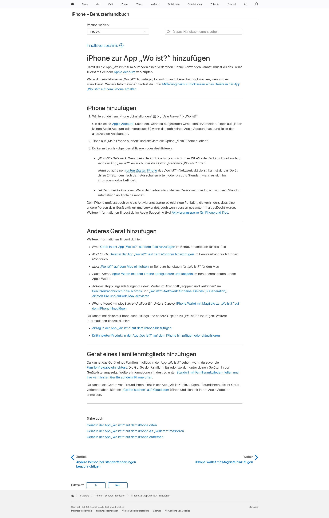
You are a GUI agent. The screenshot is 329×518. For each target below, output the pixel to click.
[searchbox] (203, 32)
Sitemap (157, 510)
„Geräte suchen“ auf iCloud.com (145, 390)
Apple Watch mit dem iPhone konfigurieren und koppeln (152, 274)
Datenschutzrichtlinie (81, 510)
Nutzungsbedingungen (107, 510)
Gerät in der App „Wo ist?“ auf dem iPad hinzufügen (137, 247)
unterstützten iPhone (141, 170)
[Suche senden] (169, 32)
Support (84, 495)
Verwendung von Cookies (177, 510)
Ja (96, 485)
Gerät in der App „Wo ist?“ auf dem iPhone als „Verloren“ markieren (135, 431)
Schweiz (253, 507)
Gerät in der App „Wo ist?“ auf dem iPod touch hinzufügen (151, 254)
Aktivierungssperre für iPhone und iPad (200, 212)
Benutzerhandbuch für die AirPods (117, 291)
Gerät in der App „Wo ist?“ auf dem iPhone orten (122, 425)
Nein (117, 485)
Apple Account (124, 72)
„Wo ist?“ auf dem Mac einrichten (124, 266)
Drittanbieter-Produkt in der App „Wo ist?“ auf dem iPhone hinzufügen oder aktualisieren (156, 335)
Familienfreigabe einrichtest (107, 367)
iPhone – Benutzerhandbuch (100, 14)
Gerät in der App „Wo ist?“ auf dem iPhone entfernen (125, 437)
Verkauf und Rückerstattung (135, 510)
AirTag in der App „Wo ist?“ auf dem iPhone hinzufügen (132, 328)
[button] (245, 4)
